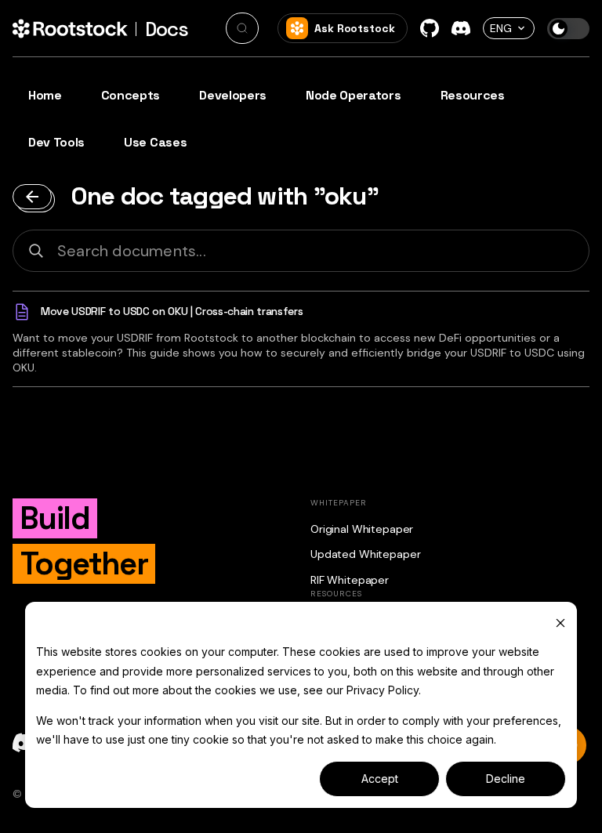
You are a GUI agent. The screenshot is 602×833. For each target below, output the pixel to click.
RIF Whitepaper (349, 580)
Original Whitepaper (361, 529)
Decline (505, 778)
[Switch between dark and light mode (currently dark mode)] (568, 28)
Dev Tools (56, 142)
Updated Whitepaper (365, 554)
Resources (473, 95)
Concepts (130, 95)
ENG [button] (501, 28)
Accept (379, 778)
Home (45, 95)
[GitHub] (429, 28)
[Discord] (461, 28)
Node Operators (353, 95)
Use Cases (155, 142)
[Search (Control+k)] (242, 28)
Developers (233, 95)
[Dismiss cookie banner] (560, 622)
